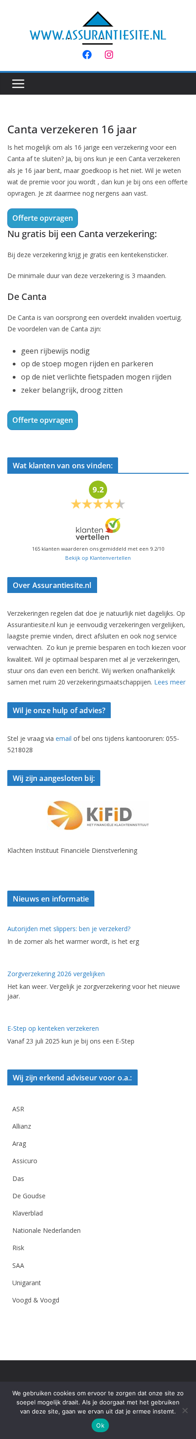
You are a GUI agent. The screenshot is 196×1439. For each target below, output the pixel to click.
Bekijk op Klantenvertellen (98, 557)
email (64, 738)
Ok (100, 1425)
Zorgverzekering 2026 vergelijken (56, 973)
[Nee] (184, 1410)
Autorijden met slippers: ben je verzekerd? (68, 928)
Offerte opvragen (42, 218)
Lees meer (170, 682)
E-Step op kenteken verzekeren (53, 1028)
